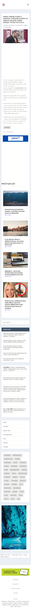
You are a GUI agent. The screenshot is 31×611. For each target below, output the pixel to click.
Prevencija (7, 488)
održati (15, 477)
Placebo (6, 484)
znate (13, 499)
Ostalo (22, 477)
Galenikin (23, 462)
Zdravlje (5, 447)
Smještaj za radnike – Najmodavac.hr (10, 604)
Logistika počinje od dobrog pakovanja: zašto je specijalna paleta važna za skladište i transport (14, 335)
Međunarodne (14, 470)
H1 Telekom (18, 601)
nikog (14, 473)
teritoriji (13, 495)
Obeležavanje (22, 473)
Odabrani (7, 477)
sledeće (14, 491)
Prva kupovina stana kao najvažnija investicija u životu (13, 359)
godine (6, 466)
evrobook (11, 25)
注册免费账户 (6, 367)
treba (20, 495)
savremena (16, 488)
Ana (9, 113)
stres (6, 495)
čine (18, 499)
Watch (6, 499)
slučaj (22, 491)
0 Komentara (7, 27)
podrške (14, 484)
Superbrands (25, 601)
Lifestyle (5, 426)
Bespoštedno (8, 459)
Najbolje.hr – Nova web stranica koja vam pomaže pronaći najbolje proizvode (14, 272)
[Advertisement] (15, 61)
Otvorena (14, 480)
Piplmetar (25, 603)
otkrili (6, 480)
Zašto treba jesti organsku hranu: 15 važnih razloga (14, 378)
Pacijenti (23, 480)
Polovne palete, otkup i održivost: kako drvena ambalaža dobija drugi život (14, 341)
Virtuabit (15, 603)
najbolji (24, 470)
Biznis (5, 422)
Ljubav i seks (6, 430)
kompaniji (14, 466)
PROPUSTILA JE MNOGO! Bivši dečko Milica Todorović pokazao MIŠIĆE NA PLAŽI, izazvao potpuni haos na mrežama (15, 304)
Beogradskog (17, 455)
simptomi (7, 491)
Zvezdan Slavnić (19, 88)
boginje (17, 459)
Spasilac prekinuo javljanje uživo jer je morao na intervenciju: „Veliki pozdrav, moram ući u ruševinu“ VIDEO (14, 389)
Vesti (4, 438)
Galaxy (15, 462)
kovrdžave (23, 466)
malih (6, 470)
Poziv (21, 484)
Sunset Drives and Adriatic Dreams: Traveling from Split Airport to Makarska (15, 211)
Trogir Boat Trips (17, 555)
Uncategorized (7, 434)
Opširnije (7, 127)
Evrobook (20, 603)
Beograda (7, 455)
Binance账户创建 (7, 409)
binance (5, 398)
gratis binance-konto (9, 378)
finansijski (7, 462)
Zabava (26, 25)
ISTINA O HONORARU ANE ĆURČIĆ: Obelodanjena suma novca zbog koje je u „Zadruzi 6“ (15, 369)
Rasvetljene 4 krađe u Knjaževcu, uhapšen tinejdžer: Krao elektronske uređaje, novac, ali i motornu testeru (15, 400)
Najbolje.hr (4, 601)
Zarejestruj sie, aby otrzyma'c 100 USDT (14, 386)
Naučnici (7, 473)
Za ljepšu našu (11, 601)
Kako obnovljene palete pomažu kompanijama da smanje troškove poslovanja (13, 347)
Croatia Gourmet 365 (7, 603)
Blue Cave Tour (6, 555)
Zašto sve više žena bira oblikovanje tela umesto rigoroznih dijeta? (15, 353)
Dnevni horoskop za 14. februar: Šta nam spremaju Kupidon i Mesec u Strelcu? (14, 410)
